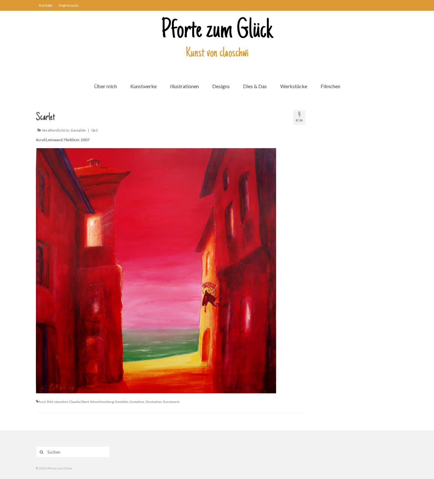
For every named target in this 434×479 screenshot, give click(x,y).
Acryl (42, 402)
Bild (50, 402)
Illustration (154, 402)
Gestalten (137, 402)
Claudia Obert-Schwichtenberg (91, 402)
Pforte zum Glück (217, 31)
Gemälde (78, 130)
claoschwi (61, 402)
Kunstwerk (171, 402)
